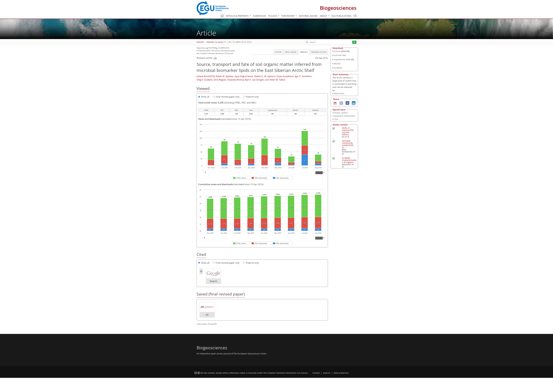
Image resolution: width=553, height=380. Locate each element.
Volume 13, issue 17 (216, 42)
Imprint (326, 373)
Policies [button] (273, 15)
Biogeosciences (338, 7)
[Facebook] (347, 102)
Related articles (318, 52)
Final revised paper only (227, 96)
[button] (307, 42)
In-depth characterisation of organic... (349, 160)
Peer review (290, 52)
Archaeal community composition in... (348, 144)
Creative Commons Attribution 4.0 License (287, 373)
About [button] (324, 15)
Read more (339, 93)
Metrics (304, 52)
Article (278, 52)
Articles (200, 42)
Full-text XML (340, 55)
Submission (259, 15)
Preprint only (252, 96)
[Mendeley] (335, 102)
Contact (316, 373)
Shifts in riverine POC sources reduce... (348, 131)
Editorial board (308, 15)
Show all (205, 96)
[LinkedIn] (354, 102)
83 (207, 314)
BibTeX (337, 63)
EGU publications (341, 15)
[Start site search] (354, 42)
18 (201, 271)
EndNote (338, 67)
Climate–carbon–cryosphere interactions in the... (343, 115)
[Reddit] (341, 102)
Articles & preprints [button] (237, 15)
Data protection (341, 373)
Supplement (340, 59)
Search (213, 281)
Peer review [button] (288, 15)
